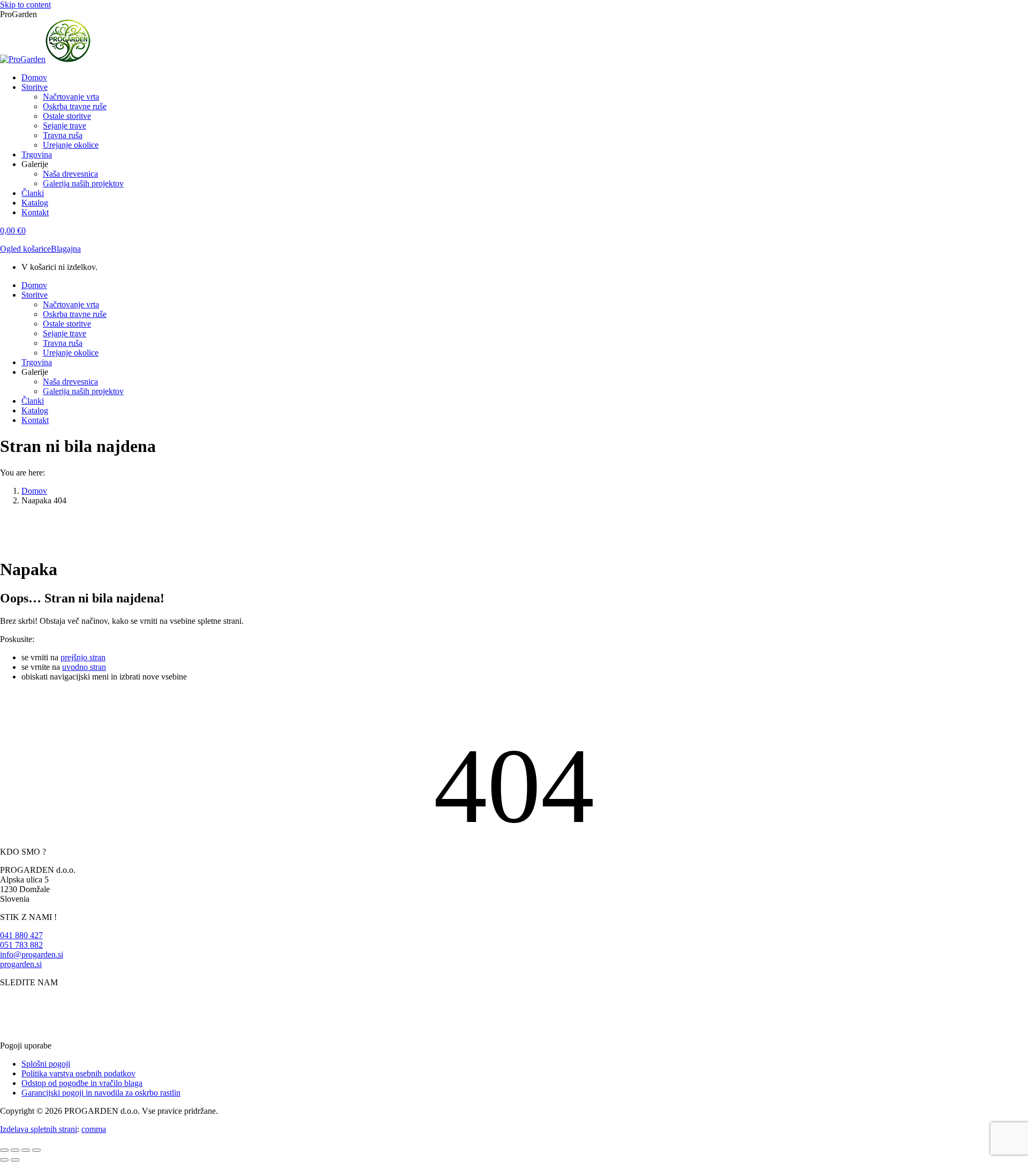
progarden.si (21, 964)
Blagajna (66, 248)
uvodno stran (84, 666)
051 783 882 (21, 944)
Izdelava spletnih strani (38, 1129)
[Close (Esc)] (4, 1150)
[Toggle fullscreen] (25, 1150)
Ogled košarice (25, 248)
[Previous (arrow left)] (4, 1159)
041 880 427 (21, 935)
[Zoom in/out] (36, 1150)
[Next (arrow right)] (15, 1159)
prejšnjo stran (83, 657)
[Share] (15, 1150)
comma (93, 1129)
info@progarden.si (31, 954)
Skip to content (25, 4)
